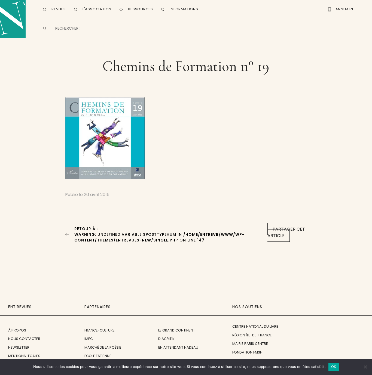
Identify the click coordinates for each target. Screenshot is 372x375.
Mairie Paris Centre (250, 343)
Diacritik (166, 338)
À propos (17, 330)
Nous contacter (24, 338)
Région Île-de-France (252, 335)
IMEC (88, 338)
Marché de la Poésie (102, 347)
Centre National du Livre (255, 326)
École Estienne (97, 355)
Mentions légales (24, 355)
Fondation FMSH (247, 352)
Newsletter (18, 347)
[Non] (365, 367)
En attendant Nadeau (178, 347)
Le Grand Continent (176, 330)
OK (333, 366)
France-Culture (99, 330)
